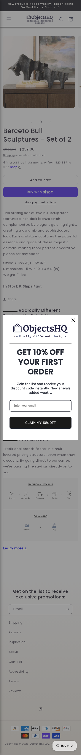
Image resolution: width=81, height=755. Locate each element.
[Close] (73, 320)
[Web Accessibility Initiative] (1, 745)
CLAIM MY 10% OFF (40, 423)
